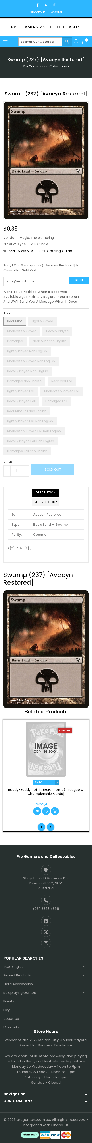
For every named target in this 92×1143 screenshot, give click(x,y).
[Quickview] (37, 811)
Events (9, 1001)
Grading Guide (59, 251)
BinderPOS (60, 1125)
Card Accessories (18, 984)
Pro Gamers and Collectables (46, 27)
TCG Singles (13, 966)
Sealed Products (17, 975)
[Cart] (85, 41)
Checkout (37, 12)
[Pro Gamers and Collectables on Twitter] (46, 5)
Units (7, 461)
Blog (6, 1010)
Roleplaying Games (19, 992)
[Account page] (76, 41)
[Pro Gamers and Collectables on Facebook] (37, 5)
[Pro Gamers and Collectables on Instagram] (54, 5)
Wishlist (57, 12)
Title (7, 312)
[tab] (45, 493)
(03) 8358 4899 (46, 908)
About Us (11, 1018)
